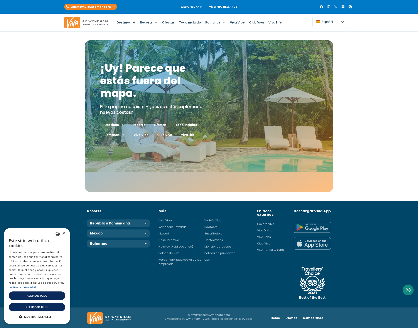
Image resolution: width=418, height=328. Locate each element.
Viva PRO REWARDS (223, 7)
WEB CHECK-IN (191, 7)
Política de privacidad (220, 253)
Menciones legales (217, 246)
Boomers (210, 227)
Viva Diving (264, 230)
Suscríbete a (213, 233)
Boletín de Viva (169, 253)
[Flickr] (343, 6)
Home (275, 318)
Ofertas (160, 125)
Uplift (207, 260)
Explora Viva (265, 224)
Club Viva (164, 135)
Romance (112, 135)
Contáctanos (213, 240)
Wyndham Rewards (172, 227)
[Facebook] (321, 6)
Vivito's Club (212, 220)
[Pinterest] (350, 6)
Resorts (139, 125)
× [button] (63, 233)
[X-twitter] (335, 6)
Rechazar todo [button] (36, 307)
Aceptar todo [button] (37, 296)
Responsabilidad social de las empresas (179, 262)
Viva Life (187, 135)
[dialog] (37, 276)
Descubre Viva (168, 240)
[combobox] (58, 234)
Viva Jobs (264, 237)
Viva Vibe (141, 135)
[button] (90, 7)
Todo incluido (186, 125)
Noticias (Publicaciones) (175, 246)
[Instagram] (328, 6)
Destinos (111, 125)
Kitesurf (163, 233)
